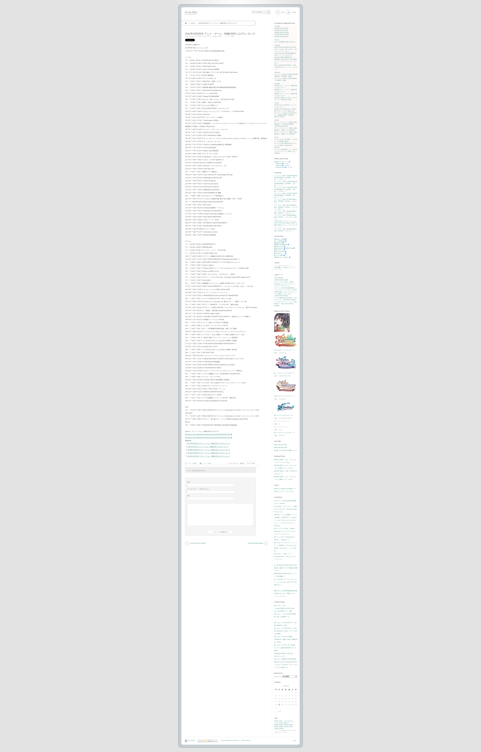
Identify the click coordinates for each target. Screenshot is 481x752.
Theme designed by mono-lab (230, 740)
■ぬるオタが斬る (279, 251)
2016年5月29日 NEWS (281, 280)
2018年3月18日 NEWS (282, 34)
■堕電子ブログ (278, 246)
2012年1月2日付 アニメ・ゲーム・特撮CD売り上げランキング (209, 456)
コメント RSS (206, 463)
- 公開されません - (198, 489)
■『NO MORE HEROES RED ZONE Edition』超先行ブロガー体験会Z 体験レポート (285, 567)
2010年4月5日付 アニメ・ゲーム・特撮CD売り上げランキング (209, 453)
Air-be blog (191, 12)
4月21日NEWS (278, 277)
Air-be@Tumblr (280, 167)
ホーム (186, 23)
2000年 (281, 728)
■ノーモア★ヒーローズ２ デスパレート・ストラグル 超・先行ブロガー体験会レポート (285, 582)
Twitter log (279, 163)
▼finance (277, 72)
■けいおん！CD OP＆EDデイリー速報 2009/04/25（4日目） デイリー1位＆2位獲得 (285, 630)
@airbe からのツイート (281, 161)
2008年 (281, 724)
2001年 (276, 728)
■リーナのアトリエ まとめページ (284, 432)
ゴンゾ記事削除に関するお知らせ (285, 42)
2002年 (290, 726)
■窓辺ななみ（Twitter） (281, 257)
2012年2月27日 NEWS (198, 543)
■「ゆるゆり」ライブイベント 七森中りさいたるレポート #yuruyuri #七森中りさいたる (285, 509)
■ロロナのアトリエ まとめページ (284, 396)
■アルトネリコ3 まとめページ (283, 415)
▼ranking (277, 83)
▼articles (277, 26)
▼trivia (276, 137)
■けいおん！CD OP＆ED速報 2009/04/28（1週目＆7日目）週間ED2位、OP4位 (285, 639)
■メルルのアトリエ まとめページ (284, 350)
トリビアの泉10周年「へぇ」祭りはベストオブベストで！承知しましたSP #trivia (285, 151)
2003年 (286, 726)
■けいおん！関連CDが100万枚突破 (285, 659)
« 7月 (279, 711)
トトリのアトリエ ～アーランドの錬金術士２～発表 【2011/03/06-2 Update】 (285, 303)
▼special (277, 45)
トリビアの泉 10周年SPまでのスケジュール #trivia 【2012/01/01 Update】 (285, 145)
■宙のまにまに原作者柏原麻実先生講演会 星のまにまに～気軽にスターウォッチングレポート (285, 593)
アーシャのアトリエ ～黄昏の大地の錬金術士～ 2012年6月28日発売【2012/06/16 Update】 (285, 124)
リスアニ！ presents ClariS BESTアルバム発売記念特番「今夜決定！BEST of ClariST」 (285, 115)
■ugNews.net (278, 243)
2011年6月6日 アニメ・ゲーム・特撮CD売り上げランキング (208, 447)
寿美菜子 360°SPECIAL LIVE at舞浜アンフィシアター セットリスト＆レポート (285, 61)
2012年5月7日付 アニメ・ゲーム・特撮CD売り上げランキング (209, 443)
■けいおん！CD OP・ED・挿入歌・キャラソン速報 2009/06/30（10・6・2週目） (285, 647)
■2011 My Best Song (280, 444)
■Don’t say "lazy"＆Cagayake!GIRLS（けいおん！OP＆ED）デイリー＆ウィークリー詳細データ (285, 664)
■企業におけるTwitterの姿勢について (285, 450)
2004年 (281, 726)
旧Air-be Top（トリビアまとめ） (284, 721)
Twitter (294, 12)
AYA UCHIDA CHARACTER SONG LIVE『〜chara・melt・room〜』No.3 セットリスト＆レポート (285, 49)
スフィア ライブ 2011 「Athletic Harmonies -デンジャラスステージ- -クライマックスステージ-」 (285, 284)
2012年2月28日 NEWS (255, 543)
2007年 (286, 724)
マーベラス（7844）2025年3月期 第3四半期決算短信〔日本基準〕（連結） (285, 177)
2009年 (276, 724)
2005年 (276, 726)
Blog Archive (278, 676)
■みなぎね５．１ (279, 253)
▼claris (276, 103)
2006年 (290, 724)
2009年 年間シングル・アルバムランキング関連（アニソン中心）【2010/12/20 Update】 (285, 294)
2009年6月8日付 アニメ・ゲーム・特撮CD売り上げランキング (209, 450)
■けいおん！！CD (279, 605)
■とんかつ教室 (278, 255)
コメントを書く (230, 36)
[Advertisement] (229, 18)
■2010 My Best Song (280, 447)
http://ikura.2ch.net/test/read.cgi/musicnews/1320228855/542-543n (207, 434)
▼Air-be (276, 40)
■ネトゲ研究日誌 (279, 241)
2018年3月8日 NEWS (281, 36)
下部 (285, 267)
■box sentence (279, 248)
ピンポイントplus (291, 217)
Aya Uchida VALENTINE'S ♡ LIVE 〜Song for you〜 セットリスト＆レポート (285, 67)
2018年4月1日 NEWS (281, 30)
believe (220, 36)
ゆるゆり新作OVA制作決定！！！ (285, 57)
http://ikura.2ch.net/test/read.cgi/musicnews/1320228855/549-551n (207, 437)
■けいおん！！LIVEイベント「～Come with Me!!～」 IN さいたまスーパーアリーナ (285, 556)
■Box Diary (289, 248)
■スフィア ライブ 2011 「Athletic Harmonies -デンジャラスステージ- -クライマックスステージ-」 (285, 531)
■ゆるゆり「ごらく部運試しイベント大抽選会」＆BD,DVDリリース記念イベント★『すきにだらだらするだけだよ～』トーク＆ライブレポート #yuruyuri (285, 520)
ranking (192, 23)
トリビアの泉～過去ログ (281, 723)
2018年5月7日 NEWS (281, 28)
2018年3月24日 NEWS (282, 32)
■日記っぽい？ (278, 249)
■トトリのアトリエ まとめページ (284, 373)
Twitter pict (279, 165)
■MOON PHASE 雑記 (280, 244)
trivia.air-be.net (246, 740)
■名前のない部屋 (279, 239)
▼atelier (276, 120)
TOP (294, 740)
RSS (283, 12)
